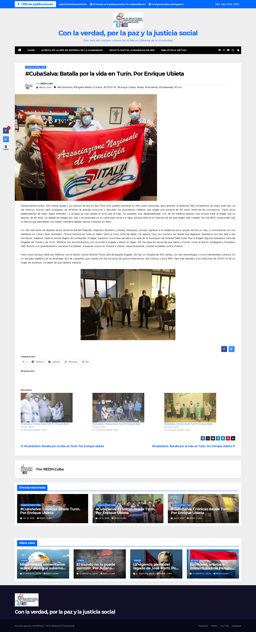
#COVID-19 (110, 87)
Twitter (214, 626)
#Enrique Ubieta (126, 87)
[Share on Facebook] (224, 351)
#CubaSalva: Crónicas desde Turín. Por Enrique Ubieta (45, 424)
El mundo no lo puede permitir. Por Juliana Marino (96, 568)
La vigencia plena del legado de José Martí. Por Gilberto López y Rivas (155, 568)
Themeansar (69, 626)
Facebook (203, 626)
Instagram (236, 626)
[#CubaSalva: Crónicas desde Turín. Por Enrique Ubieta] (55, 407)
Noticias (195, 560)
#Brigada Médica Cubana (88, 87)
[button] (233, 50)
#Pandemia (151, 87)
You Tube (224, 626)
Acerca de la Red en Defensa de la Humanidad (72, 50)
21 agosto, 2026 (32, 573)
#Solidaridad (166, 87)
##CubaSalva (64, 87)
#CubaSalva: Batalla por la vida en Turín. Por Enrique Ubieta (192, 446)
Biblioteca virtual (174, 50)
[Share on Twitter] (232, 351)
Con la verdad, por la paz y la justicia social (128, 33)
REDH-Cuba (47, 83)
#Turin (178, 87)
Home (31, 50)
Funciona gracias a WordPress (29, 626)
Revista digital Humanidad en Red (132, 50)
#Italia (140, 87)
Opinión (24, 560)
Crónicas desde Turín (35, 67)
